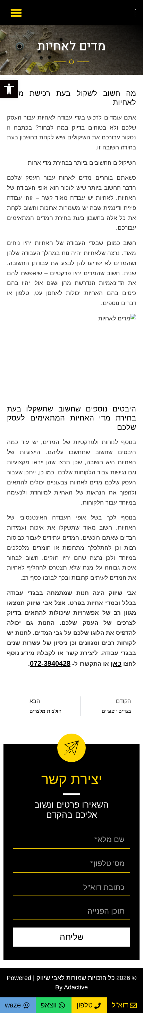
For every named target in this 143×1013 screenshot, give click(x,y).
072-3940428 (50, 663)
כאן (116, 663)
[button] (9, 89)
